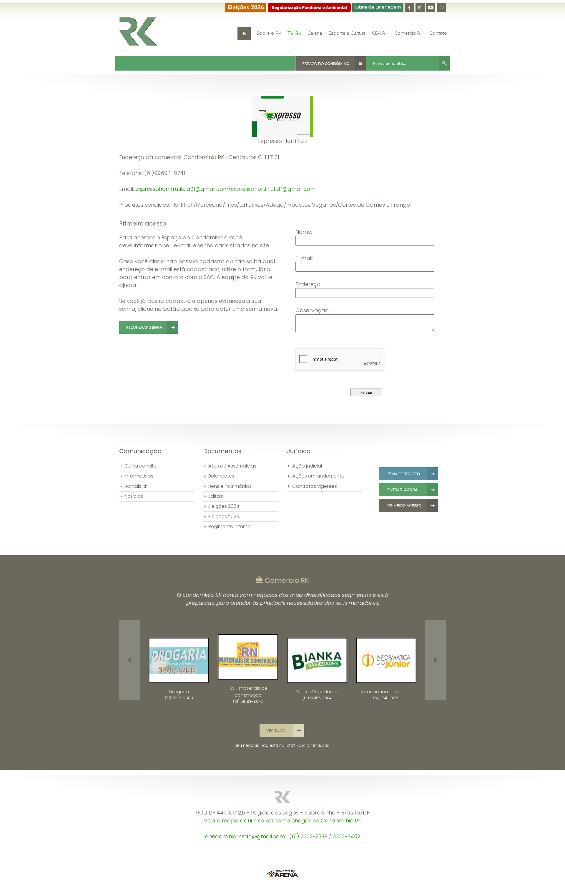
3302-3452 (346, 836)
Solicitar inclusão (313, 745)
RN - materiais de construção (248, 692)
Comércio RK (409, 33)
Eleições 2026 (223, 516)
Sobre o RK (269, 33)
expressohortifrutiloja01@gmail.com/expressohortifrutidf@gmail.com (225, 189)
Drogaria (179, 691)
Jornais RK (136, 486)
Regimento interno (229, 526)
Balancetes (221, 476)
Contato (438, 33)
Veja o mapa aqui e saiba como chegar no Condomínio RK (282, 820)
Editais (215, 496)
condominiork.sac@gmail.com (245, 836)
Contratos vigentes (314, 486)
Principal (244, 33)
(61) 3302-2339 (308, 836)
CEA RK (380, 33)
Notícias (133, 496)
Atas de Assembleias (232, 466)
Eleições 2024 (223, 506)
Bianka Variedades (317, 691)
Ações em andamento (318, 476)
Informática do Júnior (386, 691)
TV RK (294, 33)
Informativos (138, 476)
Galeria (315, 33)
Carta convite (140, 466)
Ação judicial (307, 466)
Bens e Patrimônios (230, 486)
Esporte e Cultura (346, 33)
